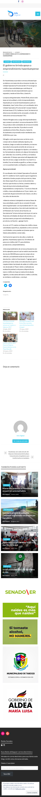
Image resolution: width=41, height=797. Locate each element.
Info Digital (6, 494)
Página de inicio (7, 52)
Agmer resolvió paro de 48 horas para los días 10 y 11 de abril (18, 543)
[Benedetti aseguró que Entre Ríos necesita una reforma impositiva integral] (27, 316)
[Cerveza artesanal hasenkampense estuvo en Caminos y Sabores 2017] (10, 316)
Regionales (26, 61)
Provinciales (16, 61)
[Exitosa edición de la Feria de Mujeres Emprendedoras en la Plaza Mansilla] (10, 338)
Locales (17, 52)
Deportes (7, 566)
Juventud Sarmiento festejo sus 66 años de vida (18, 570)
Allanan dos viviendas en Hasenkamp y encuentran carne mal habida (18, 489)
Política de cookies (20, 789)
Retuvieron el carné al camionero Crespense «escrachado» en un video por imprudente (18, 515)
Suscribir (7, 774)
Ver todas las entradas (20, 441)
